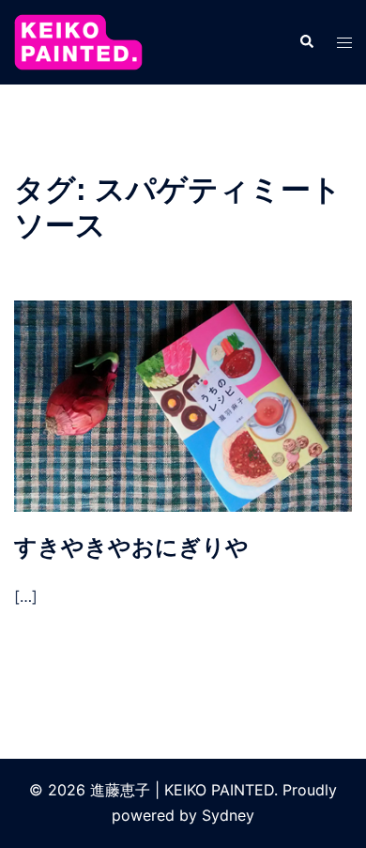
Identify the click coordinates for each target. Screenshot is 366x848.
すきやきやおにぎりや (131, 547)
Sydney (228, 815)
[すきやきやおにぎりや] (183, 404)
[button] (305, 42)
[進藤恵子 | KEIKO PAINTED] (78, 40)
